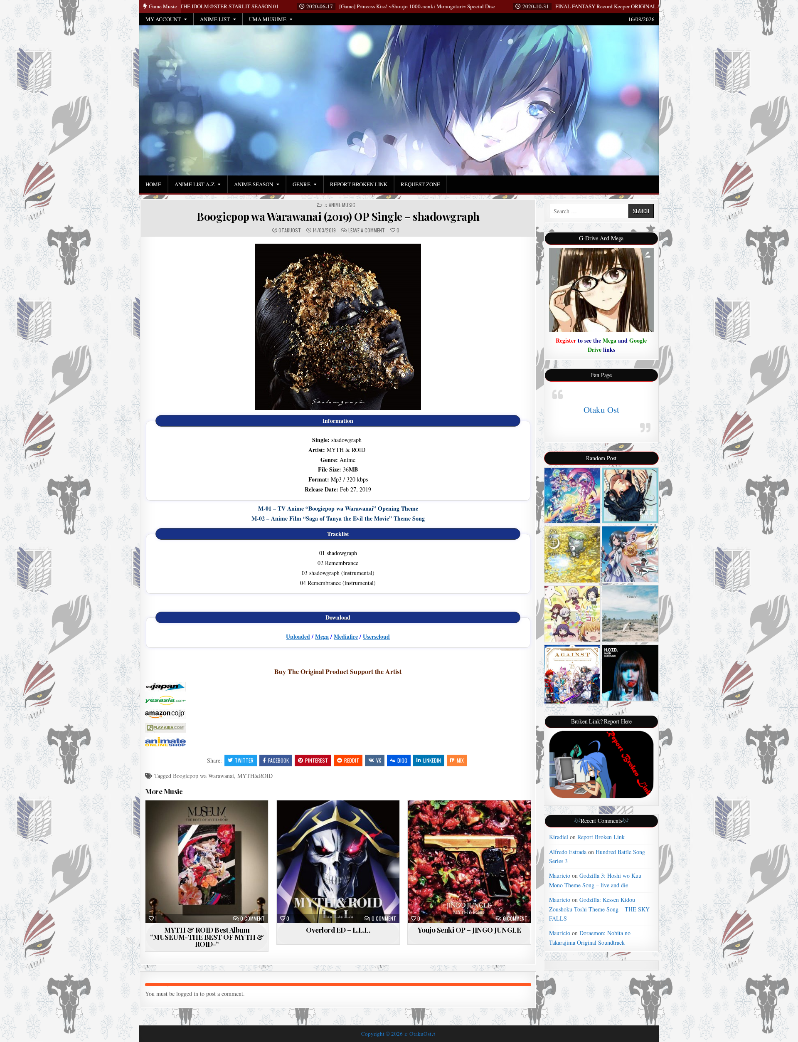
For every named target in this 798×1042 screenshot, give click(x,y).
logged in (187, 994)
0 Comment (252, 918)
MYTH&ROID (255, 776)
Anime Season (253, 184)
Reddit (351, 760)
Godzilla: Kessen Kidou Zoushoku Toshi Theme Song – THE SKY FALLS (599, 909)
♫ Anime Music (339, 204)
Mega (322, 636)
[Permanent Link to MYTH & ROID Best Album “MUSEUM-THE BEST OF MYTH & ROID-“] (206, 861)
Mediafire (346, 636)
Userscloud (376, 636)
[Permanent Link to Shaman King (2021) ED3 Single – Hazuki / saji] (572, 554)
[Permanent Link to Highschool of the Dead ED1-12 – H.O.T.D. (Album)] (630, 673)
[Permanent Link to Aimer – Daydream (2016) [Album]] (630, 613)
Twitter (244, 760)
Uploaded (298, 636)
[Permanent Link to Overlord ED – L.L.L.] (338, 861)
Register (566, 340)
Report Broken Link (358, 184)
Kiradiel (558, 837)
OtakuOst (289, 230)
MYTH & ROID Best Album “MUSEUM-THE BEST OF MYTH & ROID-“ (207, 936)
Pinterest (316, 760)
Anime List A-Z (194, 184)
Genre (301, 184)
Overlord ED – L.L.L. (338, 929)
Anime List (215, 19)
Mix (460, 760)
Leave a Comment (366, 230)
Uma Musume (267, 19)
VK (378, 760)
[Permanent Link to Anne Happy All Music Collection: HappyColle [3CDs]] (572, 614)
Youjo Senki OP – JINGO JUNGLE (469, 929)
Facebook (278, 760)
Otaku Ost (601, 409)
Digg (402, 760)
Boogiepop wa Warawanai (203, 776)
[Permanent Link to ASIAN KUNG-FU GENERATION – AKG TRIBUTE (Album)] (630, 495)
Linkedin (432, 760)
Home (153, 184)
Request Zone (420, 184)
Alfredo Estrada (567, 852)
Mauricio (559, 875)
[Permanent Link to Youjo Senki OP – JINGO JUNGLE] (469, 861)
